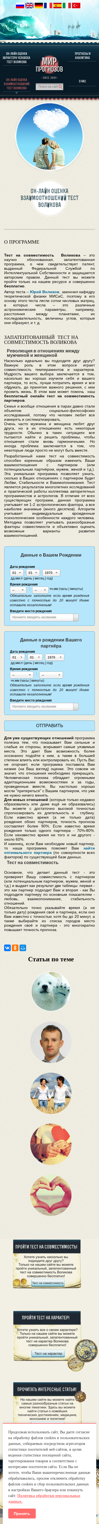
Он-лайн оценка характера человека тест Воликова (16, 58)
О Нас (82, 81)
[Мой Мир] (23, 948)
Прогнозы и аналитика (82, 56)
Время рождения (24, 584)
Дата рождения (22, 567)
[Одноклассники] (15, 948)
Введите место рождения (31, 611)
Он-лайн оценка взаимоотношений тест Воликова (16, 84)
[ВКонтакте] (7, 948)
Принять (22, 1513)
